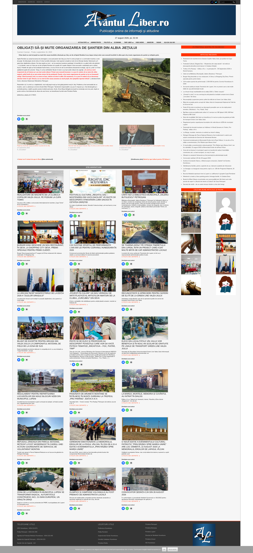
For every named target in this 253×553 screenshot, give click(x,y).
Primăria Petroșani (151, 524)
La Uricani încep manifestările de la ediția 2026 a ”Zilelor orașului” (203, 91)
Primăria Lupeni (150, 531)
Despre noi (31, 1)
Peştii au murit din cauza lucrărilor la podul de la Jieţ (33, 145)
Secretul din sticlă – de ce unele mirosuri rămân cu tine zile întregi (203, 184)
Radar (159, 42)
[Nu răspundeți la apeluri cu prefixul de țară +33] (191, 244)
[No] (251, 550)
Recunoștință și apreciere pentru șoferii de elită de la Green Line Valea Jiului (207, 99)
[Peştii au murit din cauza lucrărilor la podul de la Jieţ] (41, 135)
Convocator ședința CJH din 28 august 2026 (197, 158)
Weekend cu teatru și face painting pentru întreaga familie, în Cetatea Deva (206, 176)
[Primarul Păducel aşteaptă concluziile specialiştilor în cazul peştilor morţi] (144, 135)
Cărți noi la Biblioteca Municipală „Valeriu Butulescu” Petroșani (202, 74)
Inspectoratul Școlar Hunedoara (108, 535)
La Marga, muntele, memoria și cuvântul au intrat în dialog (201, 132)
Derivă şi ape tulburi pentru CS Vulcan (156, 159)
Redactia (39, 1)
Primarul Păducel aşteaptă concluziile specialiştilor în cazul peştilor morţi (142, 145)
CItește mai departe (25, 206)
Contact (47, 1)
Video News (140, 42)
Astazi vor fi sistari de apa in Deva (29, 159)
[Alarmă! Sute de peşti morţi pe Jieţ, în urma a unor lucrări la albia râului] (93, 135)
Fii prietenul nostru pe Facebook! (208, 47)
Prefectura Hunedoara (105, 528)
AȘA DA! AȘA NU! (169, 42)
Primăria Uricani (150, 539)
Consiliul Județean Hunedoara (107, 539)
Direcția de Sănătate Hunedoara (155, 535)
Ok (164, 549)
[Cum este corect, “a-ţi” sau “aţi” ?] (226, 202)
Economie (117, 42)
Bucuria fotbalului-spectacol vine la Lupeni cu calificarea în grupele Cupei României (209, 173)
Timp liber (128, 42)
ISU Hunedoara (150, 543)
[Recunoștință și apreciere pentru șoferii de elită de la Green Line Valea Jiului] (191, 223)
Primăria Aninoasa (151, 528)
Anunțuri (150, 42)
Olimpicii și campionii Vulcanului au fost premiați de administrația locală (205, 155)
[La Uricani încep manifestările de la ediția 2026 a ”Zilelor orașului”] (226, 265)
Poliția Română (103, 532)
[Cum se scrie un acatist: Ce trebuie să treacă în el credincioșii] (191, 285)
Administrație (96, 42)
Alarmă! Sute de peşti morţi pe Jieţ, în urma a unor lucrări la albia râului (90, 145)
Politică (107, 42)
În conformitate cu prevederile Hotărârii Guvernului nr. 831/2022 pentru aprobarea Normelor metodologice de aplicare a (144, 498)
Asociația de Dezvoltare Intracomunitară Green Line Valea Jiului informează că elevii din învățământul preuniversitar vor (145, 352)
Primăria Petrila (103, 543)
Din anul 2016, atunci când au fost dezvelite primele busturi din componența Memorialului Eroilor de (89, 453)
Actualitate (82, 42)
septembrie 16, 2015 (44, 52)
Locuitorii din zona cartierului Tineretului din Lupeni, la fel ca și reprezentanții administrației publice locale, (141, 254)
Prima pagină (22, 1)
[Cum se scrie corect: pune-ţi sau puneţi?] (226, 285)
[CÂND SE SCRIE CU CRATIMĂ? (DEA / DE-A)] (226, 223)
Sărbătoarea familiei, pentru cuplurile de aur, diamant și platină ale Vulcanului (207, 166)
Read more (173, 549)
